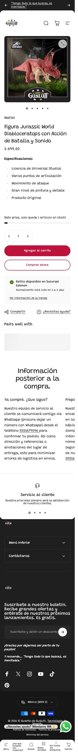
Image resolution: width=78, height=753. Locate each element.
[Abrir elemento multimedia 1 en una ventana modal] (62, 44)
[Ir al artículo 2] (32, 108)
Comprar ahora (37, 265)
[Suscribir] (62, 632)
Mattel (9, 118)
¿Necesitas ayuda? (56, 311)
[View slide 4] (45, 512)
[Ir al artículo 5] (47, 108)
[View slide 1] (29, 512)
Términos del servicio (37, 735)
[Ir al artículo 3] (37, 108)
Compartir (17, 311)
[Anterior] (6, 5)
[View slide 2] (34, 512)
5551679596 (29, 431)
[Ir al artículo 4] (42, 108)
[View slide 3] (40, 512)
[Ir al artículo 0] (27, 108)
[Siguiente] (68, 5)
